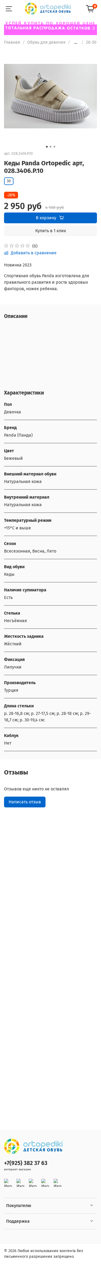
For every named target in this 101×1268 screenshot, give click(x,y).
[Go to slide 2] (50, 147)
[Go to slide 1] (47, 147)
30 (9, 181)
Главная (12, 42)
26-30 (91, 42)
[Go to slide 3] (54, 147)
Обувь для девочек (46, 42)
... (75, 42)
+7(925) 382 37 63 (25, 1163)
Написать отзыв (25, 801)
